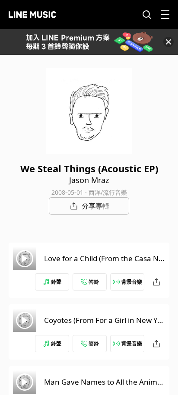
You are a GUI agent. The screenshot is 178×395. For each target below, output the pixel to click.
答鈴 (94, 281)
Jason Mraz (89, 180)
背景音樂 (131, 281)
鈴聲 (56, 281)
